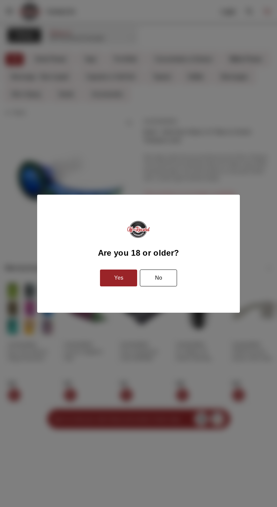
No (158, 278)
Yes (118, 278)
